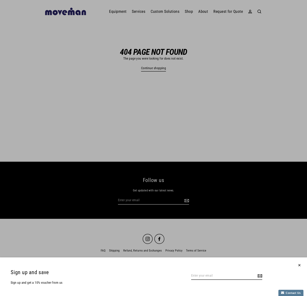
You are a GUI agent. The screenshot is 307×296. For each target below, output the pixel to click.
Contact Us (292, 292)
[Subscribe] (259, 276)
